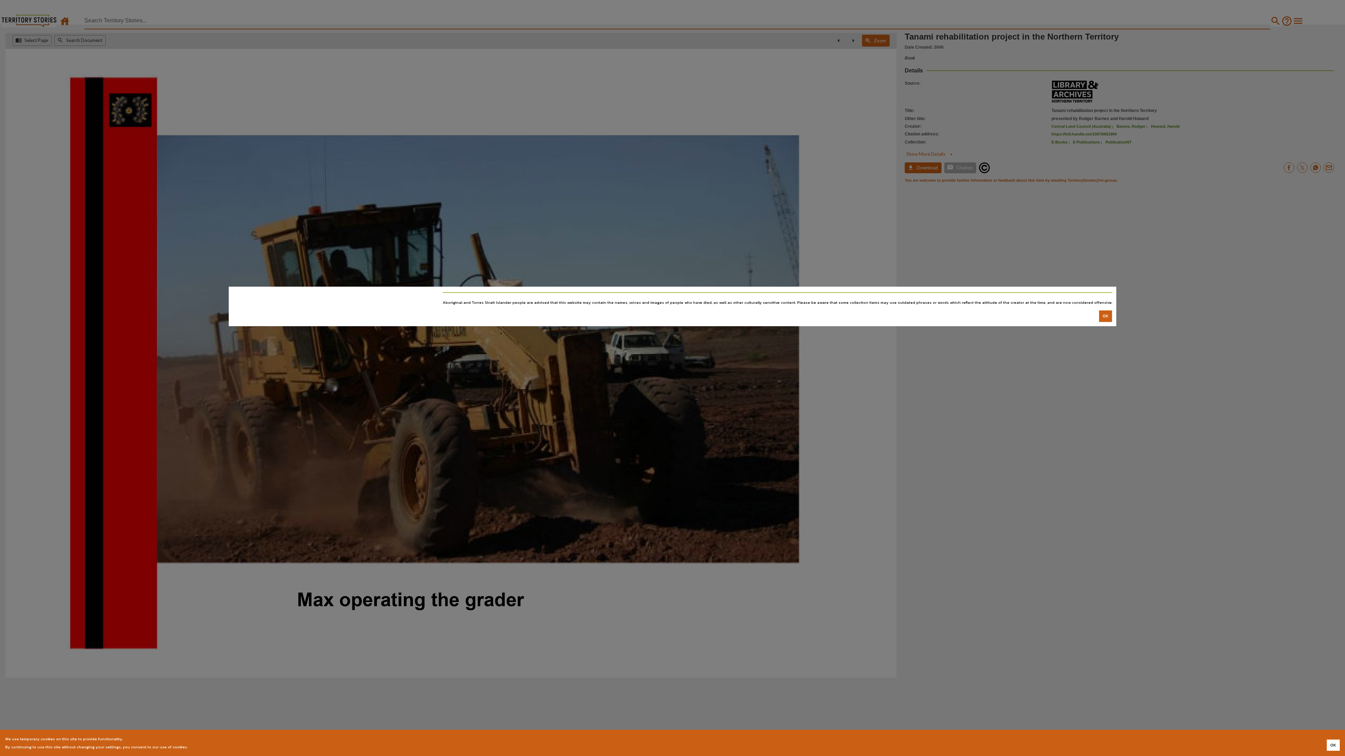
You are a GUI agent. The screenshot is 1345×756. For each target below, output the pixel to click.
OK (1106, 316)
